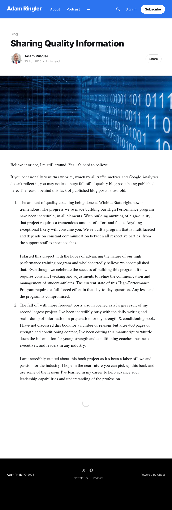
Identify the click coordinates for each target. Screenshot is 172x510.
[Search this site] (118, 9)
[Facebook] (91, 470)
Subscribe (153, 9)
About (55, 9)
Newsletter (81, 478)
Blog (14, 34)
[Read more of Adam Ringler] (16, 59)
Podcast (73, 9)
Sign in (131, 9)
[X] (83, 470)
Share (153, 59)
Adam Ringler (24, 8)
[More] (88, 9)
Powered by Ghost (153, 474)
